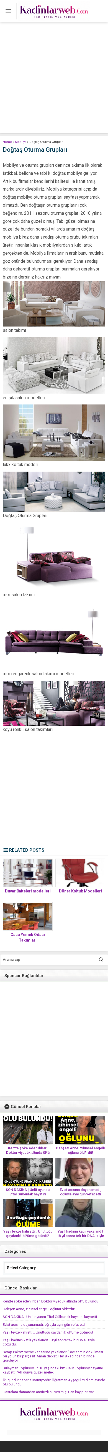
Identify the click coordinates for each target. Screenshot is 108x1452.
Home (7, 142)
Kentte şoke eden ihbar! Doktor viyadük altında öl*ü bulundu (28, 1152)
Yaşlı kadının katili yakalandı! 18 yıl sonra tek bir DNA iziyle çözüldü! (80, 1235)
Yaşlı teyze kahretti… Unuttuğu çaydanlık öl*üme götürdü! (27, 1233)
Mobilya (20, 142)
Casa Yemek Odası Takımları (28, 937)
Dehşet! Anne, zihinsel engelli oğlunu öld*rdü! (80, 1150)
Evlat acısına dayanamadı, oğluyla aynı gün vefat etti (80, 1192)
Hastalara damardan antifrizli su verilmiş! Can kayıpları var (48, 1392)
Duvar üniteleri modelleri (28, 891)
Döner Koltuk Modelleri (80, 891)
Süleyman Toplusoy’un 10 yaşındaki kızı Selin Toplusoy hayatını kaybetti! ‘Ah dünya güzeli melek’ (53, 1370)
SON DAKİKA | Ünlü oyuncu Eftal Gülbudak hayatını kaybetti (28, 1194)
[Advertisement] (54, 79)
